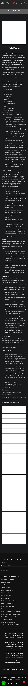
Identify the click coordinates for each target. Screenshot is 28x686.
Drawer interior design (6, 609)
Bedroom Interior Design (7, 590)
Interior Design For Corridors (7, 606)
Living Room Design (5, 582)
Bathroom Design (5, 598)
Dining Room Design (6, 587)
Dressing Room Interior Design (8, 619)
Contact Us (22, 669)
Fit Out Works (4, 568)
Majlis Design (4, 585)
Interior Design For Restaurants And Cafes (11, 611)
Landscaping (4, 563)
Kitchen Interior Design (6, 595)
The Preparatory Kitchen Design (8, 601)
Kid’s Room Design (5, 593)
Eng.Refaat (18, 679)
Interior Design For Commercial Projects (10, 614)
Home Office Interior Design (7, 603)
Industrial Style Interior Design (8, 622)
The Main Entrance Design (7, 579)
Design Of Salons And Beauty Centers (10, 617)
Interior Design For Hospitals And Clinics (10, 625)
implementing (16, 54)
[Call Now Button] (3, 683)
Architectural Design (6, 565)
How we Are (14, 669)
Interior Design (4, 571)
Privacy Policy (6, 669)
